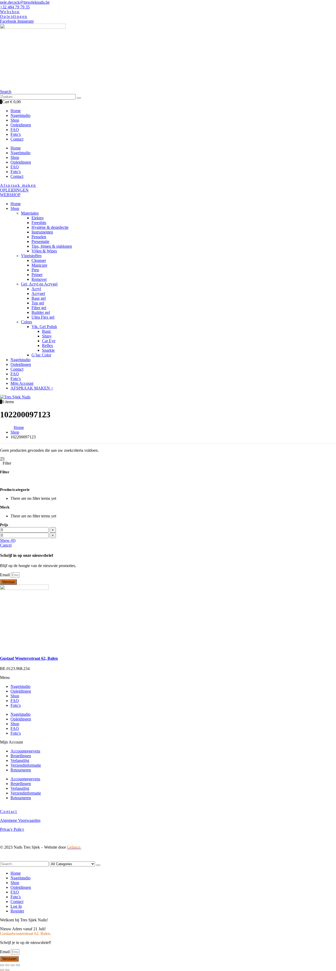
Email (5, 575)
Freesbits (39, 222)
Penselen (39, 237)
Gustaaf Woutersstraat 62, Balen (29, 658)
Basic (46, 331)
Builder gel (41, 312)
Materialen (30, 213)
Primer (37, 274)
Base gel (39, 298)
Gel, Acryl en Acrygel (39, 284)
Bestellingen (20, 756)
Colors (26, 322)
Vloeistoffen (31, 255)
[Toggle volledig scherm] (12, 965)
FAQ (14, 167)
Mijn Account (21, 383)
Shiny (47, 336)
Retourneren (20, 770)
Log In (16, 906)
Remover (39, 279)
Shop (14, 157)
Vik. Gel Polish (44, 326)
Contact (16, 176)
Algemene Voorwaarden (20, 820)
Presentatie (40, 241)
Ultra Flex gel (43, 317)
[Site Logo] (15, 397)
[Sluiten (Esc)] (2, 965)
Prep (35, 270)
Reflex (47, 345)
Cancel (6, 545)
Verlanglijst (19, 760)
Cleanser (39, 260)
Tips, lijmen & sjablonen (52, 246)
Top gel (38, 303)
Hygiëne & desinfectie (50, 227)
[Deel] (7, 965)
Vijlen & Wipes (44, 251)
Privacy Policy (12, 829)
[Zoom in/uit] (18, 965)
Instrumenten (42, 232)
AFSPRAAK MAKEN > (31, 388)
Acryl (36, 289)
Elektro (38, 218)
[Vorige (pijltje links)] (2, 970)
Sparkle (48, 350)
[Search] (79, 98)
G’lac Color (41, 355)
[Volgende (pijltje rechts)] (7, 970)
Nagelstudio (20, 152)
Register (17, 911)
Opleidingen (20, 162)
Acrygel (38, 293)
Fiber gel (39, 307)
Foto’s (15, 171)
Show (7, 540)
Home (15, 148)
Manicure (39, 265)
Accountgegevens (25, 751)
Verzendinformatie (25, 765)
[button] (5, 91)
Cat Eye (48, 341)
